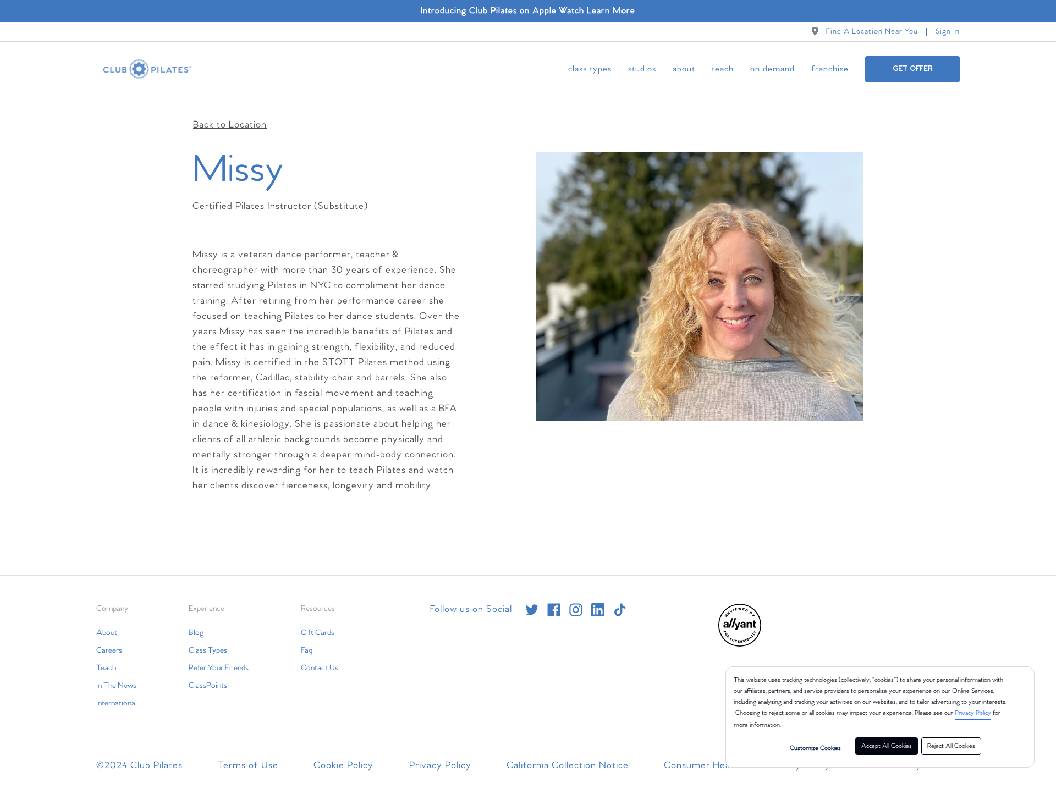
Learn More (611, 10)
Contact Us (319, 668)
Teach (723, 69)
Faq (306, 650)
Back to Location (230, 125)
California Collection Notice (568, 765)
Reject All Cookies (951, 746)
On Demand (772, 69)
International (116, 703)
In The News (116, 686)
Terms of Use (248, 765)
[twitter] (531, 609)
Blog (196, 633)
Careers (109, 650)
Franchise (830, 69)
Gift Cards (317, 633)
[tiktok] (619, 609)
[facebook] (553, 609)
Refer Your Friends (219, 668)
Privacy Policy (973, 713)
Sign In (948, 31)
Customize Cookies (815, 748)
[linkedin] (597, 609)
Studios (642, 69)
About (684, 69)
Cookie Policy (343, 765)
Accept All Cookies (886, 746)
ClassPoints (208, 686)
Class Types (590, 69)
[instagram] (575, 609)
